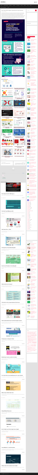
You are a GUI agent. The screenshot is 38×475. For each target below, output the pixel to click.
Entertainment (29, 207)
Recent (30, 36)
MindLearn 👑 (4, 469)
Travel (27, 5)
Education (28, 206)
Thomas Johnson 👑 (4, 11)
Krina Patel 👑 (4, 379)
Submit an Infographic (3, 7)
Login (8, 7)
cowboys (29, 338)
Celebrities (33, 335)
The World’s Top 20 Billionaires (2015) (7, 211)
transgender (31, 350)
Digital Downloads (6, 5)
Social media (32, 349)
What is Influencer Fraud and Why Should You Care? (32, 154)
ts (28, 351)
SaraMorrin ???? (4, 452)
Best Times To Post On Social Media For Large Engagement (32, 151)
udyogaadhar (32, 252)
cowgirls (32, 338)
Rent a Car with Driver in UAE (32, 162)
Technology (18, 5)
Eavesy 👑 (32, 274)
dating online (30, 339)
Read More (23, 197)
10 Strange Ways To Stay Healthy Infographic (9, 247)
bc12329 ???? (4, 397)
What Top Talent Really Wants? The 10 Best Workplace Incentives (12, 320)
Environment (28, 208)
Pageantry (28, 222)
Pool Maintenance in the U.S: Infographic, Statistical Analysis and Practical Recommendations (31, 51)
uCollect (3, 2)
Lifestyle (14, 5)
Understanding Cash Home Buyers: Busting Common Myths (33, 96)
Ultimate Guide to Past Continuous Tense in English (9, 465)
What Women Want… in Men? (6, 229)
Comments (33, 36)
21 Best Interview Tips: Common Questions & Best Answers (11, 302)
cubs (34, 338)
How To (21, 5)
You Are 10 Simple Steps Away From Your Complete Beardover (33, 72)
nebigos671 (28, 257)
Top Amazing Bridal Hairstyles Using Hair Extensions (31, 193)
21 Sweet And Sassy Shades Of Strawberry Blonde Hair (33, 68)
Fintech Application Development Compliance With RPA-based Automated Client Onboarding (31, 85)
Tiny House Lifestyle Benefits (32, 196)
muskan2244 (32, 309)
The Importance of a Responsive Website (8, 338)
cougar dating (33, 336)
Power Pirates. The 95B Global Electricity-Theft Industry (33, 118)
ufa (29, 165)
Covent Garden (31, 189)
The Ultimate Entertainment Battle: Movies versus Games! (32, 166)
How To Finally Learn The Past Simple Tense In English (10, 429)
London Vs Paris (32, 76)
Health (25, 5)
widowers (30, 351)
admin (3, 234)
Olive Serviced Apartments (30, 75)
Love (27, 221)
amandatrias (32, 299)
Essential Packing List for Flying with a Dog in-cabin (33, 136)
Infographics (28, 219)
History (28, 216)
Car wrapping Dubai (31, 199)
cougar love (29, 337)
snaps (28, 349)
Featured (28, 209)
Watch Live (28, 229)
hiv (31, 342)
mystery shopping (29, 345)
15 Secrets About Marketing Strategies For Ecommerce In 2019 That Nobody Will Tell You (31, 80)
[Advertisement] (32, 17)
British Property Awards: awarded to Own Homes (9, 357)
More (30, 5)
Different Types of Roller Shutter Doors (8, 392)
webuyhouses (32, 249)
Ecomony (28, 205)
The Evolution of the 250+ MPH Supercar (8, 193)
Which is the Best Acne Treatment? (7, 284)
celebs (29, 336)
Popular (28, 36)
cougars (32, 337)
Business (10, 5)
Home (1, 5)
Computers (28, 204)
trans (29, 350)
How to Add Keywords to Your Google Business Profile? (33, 129)
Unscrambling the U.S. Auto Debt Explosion (8, 447)
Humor (28, 218)
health (29, 342)
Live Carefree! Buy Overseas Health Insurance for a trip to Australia (12, 375)
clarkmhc (28, 314)
